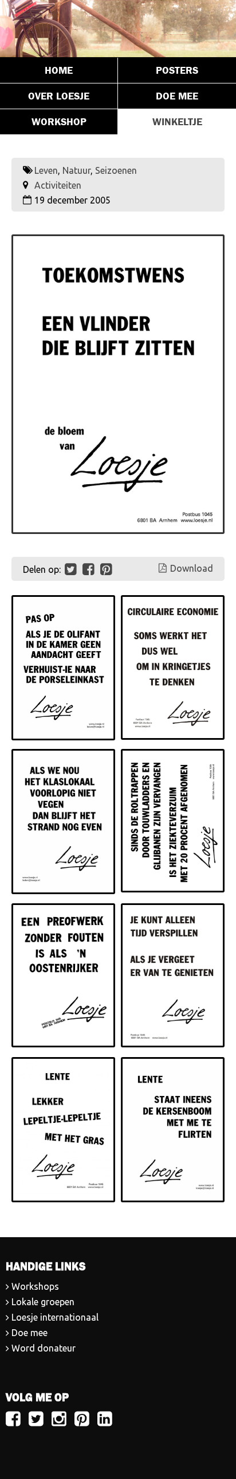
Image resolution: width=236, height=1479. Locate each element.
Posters (177, 70)
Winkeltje (177, 121)
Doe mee (177, 96)
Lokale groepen (42, 1302)
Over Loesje (58, 96)
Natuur (76, 170)
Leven (46, 170)
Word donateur (43, 1348)
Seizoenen (116, 170)
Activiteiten (57, 185)
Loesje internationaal (55, 1317)
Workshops (35, 1286)
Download (191, 568)
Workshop (59, 121)
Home (59, 70)
